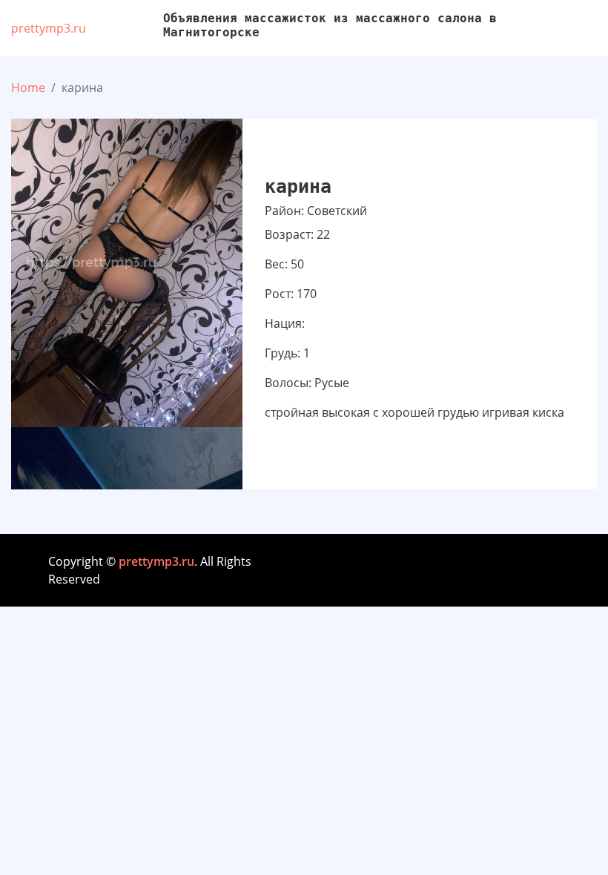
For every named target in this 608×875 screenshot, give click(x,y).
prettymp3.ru (48, 28)
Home (28, 87)
